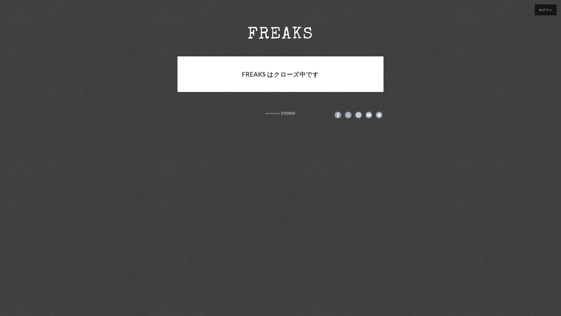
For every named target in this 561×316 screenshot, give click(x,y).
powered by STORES (281, 113)
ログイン (545, 10)
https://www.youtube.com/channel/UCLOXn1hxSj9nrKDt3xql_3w (369, 115)
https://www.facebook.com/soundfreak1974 (338, 115)
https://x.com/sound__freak (348, 115)
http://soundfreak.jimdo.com (379, 115)
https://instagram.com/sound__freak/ (358, 115)
